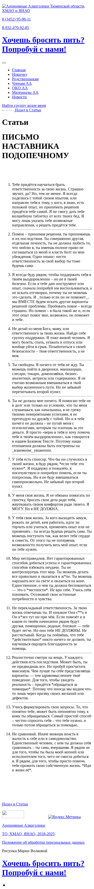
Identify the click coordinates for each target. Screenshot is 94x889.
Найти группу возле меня (24, 105)
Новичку (19, 74)
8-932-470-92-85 (15, 28)
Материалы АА (25, 92)
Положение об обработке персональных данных (43, 842)
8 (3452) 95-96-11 (16, 19)
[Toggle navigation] (4, 63)
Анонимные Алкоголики (23, 825)
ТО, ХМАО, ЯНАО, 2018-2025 (28, 834)
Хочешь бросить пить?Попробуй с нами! (43, 44)
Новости (19, 97)
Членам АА (22, 83)
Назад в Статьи (27, 110)
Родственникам (25, 79)
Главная (19, 70)
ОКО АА (20, 88)
